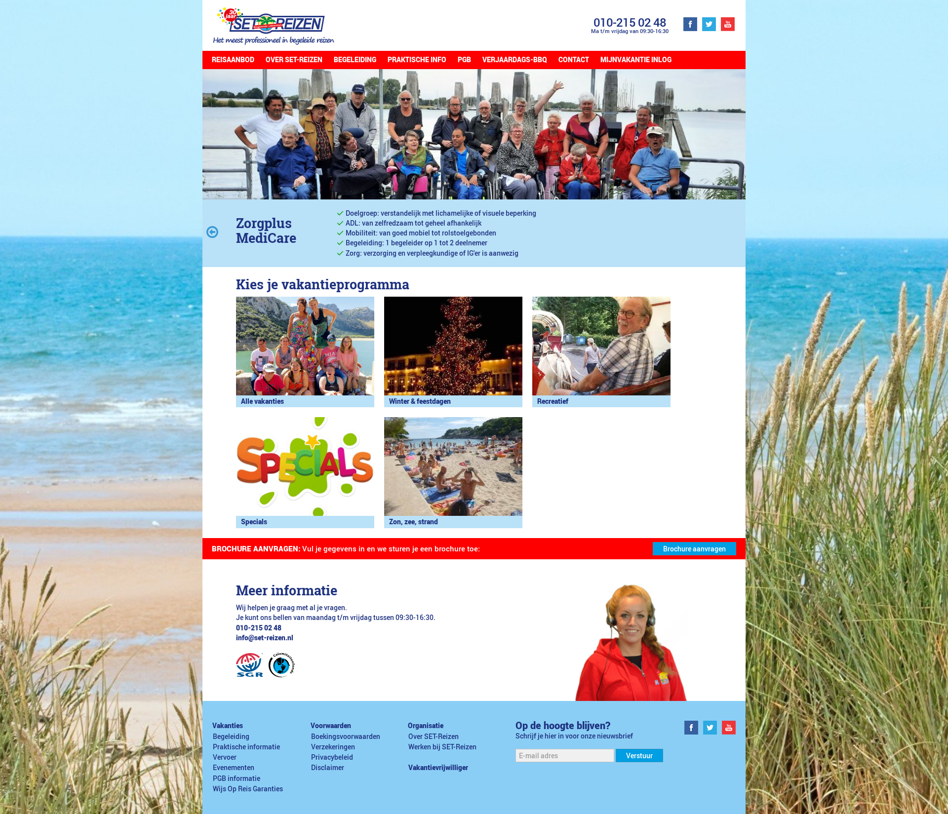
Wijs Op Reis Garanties (248, 788)
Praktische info (417, 59)
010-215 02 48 (629, 22)
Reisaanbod (233, 59)
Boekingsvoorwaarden (345, 736)
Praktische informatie (246, 746)
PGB (464, 59)
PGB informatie (236, 778)
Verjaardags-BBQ (514, 59)
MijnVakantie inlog (636, 59)
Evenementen (233, 767)
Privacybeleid (332, 757)
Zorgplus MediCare (266, 230)
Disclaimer (327, 767)
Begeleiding (355, 59)
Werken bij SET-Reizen (442, 746)
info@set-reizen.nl (264, 637)
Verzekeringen (333, 746)
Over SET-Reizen (294, 59)
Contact (573, 59)
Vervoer (225, 757)
